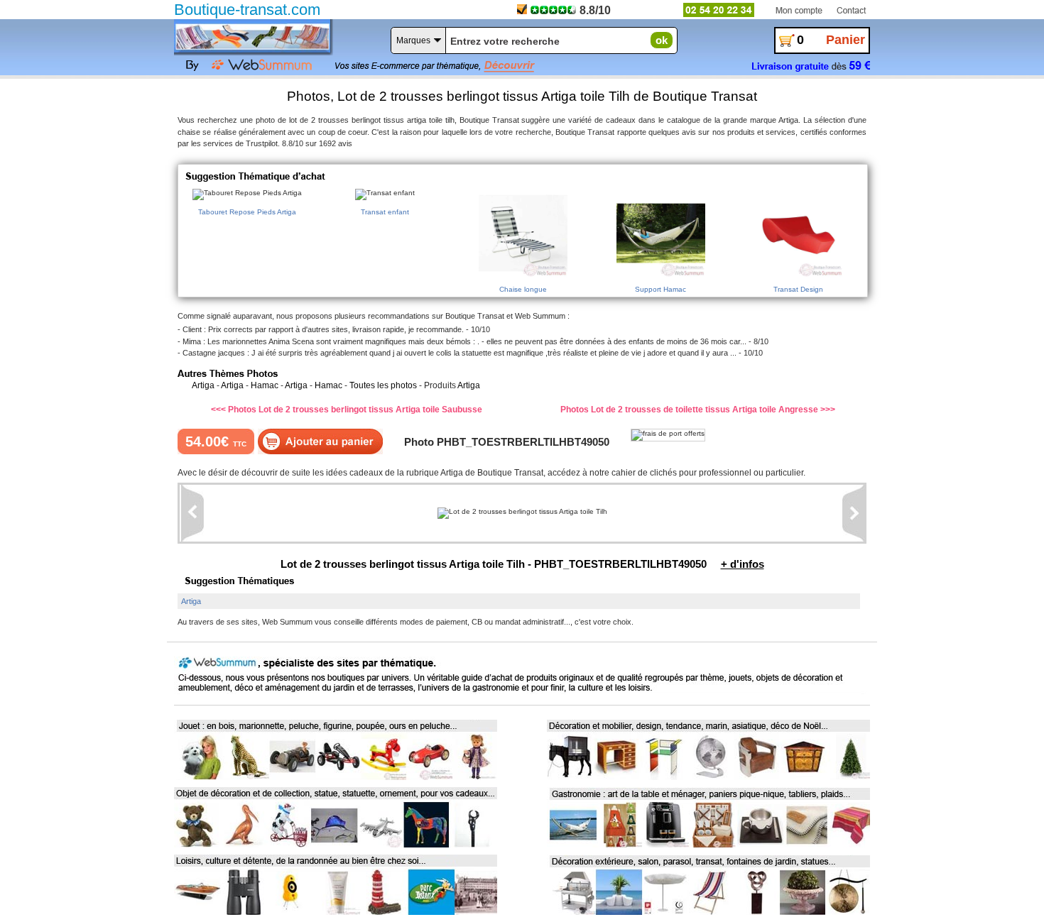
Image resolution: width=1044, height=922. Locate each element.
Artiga (203, 385)
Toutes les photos (383, 385)
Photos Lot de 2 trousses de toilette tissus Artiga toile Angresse (690, 410)
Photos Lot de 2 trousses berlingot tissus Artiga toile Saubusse (355, 410)
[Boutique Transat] (252, 36)
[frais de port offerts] (668, 435)
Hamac (264, 385)
